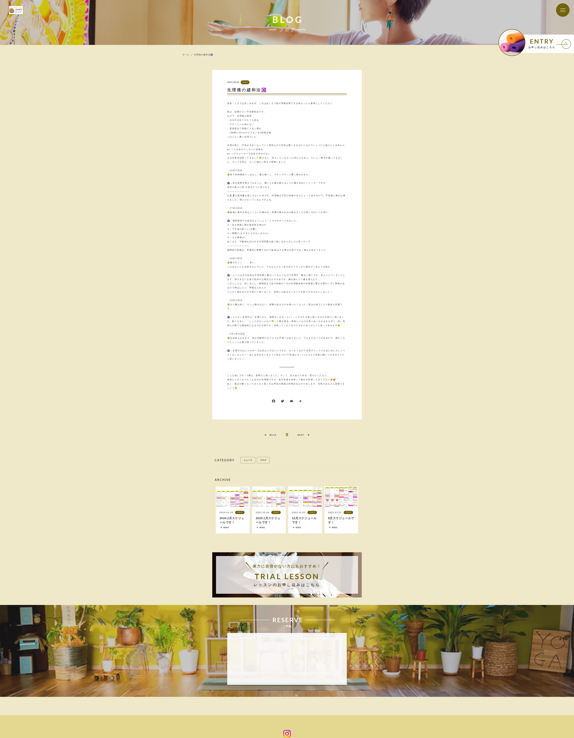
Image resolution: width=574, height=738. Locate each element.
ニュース (248, 460)
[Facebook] (274, 402)
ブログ (245, 82)
